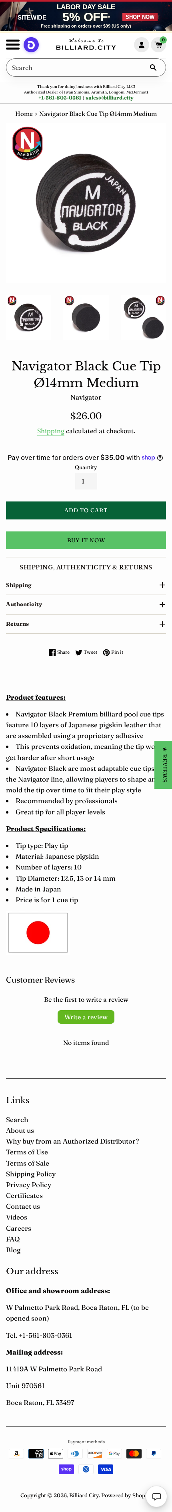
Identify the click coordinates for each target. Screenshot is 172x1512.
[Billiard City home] (86, 45)
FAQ (13, 1239)
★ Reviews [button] (164, 765)
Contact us (23, 1206)
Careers (18, 1228)
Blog (13, 1249)
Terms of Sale (27, 1163)
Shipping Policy (31, 1174)
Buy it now (86, 540)
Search (17, 1119)
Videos (16, 1217)
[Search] (153, 67)
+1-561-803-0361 (59, 97)
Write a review (86, 1017)
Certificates (24, 1195)
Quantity (86, 467)
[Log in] (141, 44)
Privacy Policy (28, 1184)
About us (20, 1130)
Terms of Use (27, 1152)
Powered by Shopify (126, 1495)
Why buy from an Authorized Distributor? (72, 1141)
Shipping (50, 431)
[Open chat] (156, 1496)
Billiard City (84, 1495)
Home (24, 113)
